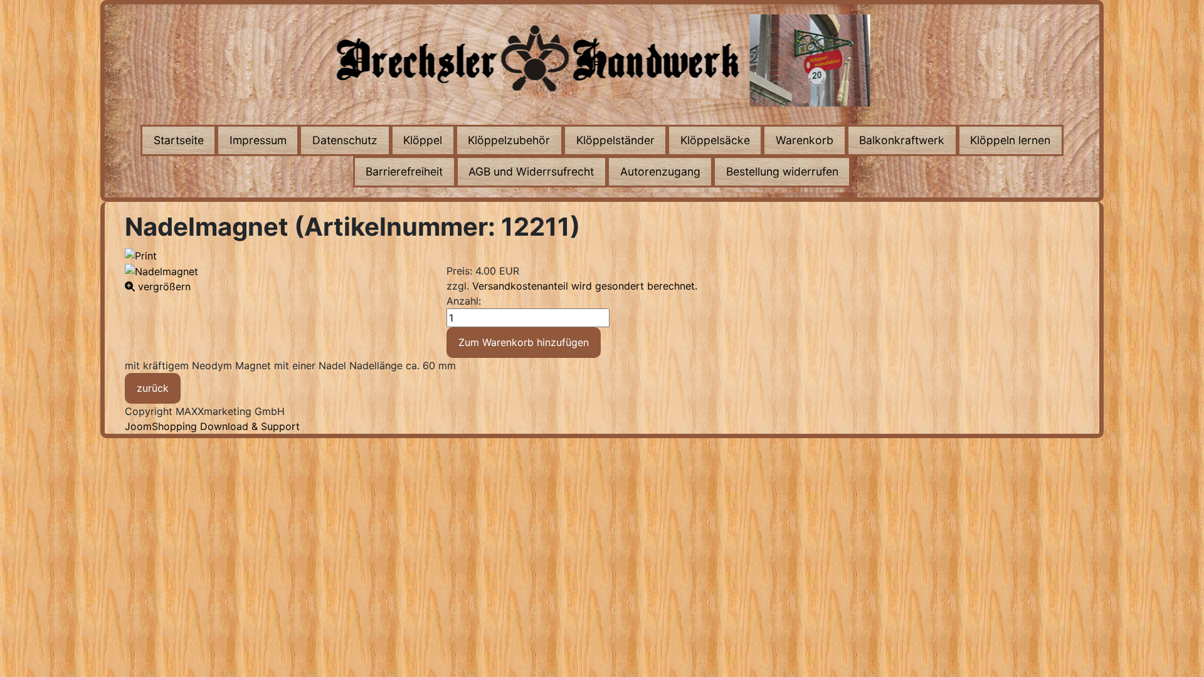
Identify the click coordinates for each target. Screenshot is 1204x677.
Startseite (179, 140)
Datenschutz (345, 140)
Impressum (258, 140)
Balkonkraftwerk (901, 140)
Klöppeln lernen (1010, 140)
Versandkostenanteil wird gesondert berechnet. (584, 286)
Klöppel (422, 140)
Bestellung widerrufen (782, 171)
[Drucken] (141, 254)
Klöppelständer (615, 140)
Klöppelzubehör (509, 140)
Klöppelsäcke (715, 140)
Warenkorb (804, 140)
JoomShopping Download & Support (212, 426)
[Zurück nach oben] (1182, 654)
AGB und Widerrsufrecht (531, 171)
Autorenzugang (660, 171)
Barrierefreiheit (404, 171)
